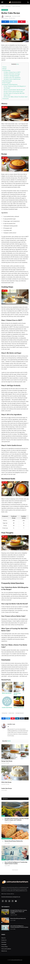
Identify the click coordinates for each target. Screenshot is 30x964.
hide (17, 64)
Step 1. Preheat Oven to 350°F (12, 72)
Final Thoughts (6, 82)
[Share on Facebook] (5, 21)
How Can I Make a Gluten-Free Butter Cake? (16, 96)
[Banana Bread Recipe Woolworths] (15, 831)
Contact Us (3, 940)
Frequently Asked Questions (9, 84)
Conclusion (5, 98)
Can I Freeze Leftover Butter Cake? (13, 91)
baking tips (4, 713)
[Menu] (2, 2)
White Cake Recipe (6, 782)
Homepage (3, 944)
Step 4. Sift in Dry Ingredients (12, 77)
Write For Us (4, 951)
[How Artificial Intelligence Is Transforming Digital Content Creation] (15, 852)
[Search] (28, 2)
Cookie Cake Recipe (6, 788)
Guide (3, 859)
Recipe (4, 68)
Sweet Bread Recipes (7, 838)
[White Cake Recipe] (15, 772)
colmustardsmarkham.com (16, 959)
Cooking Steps (6, 70)
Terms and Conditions (6, 948)
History (4, 66)
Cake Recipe (4, 9)
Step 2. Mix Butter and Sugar (12, 74)
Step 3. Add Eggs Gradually (11, 75)
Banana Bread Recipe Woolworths (14, 841)
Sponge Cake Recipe (6, 761)
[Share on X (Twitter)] (13, 21)
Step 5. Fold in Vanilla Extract (12, 79)
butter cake (11, 713)
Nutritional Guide (7, 81)
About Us (3, 937)
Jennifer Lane (8, 16)
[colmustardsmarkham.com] (15, 2)
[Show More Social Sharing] (27, 21)
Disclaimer (3, 942)
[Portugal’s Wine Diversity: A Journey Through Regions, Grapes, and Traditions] (15, 809)
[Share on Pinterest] (22, 21)
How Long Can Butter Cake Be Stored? (14, 89)
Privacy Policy (4, 946)
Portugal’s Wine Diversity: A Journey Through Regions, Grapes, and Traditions (18, 911)
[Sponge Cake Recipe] (15, 751)
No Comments (5, 18)
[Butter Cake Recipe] (15, 33)
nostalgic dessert (19, 713)
